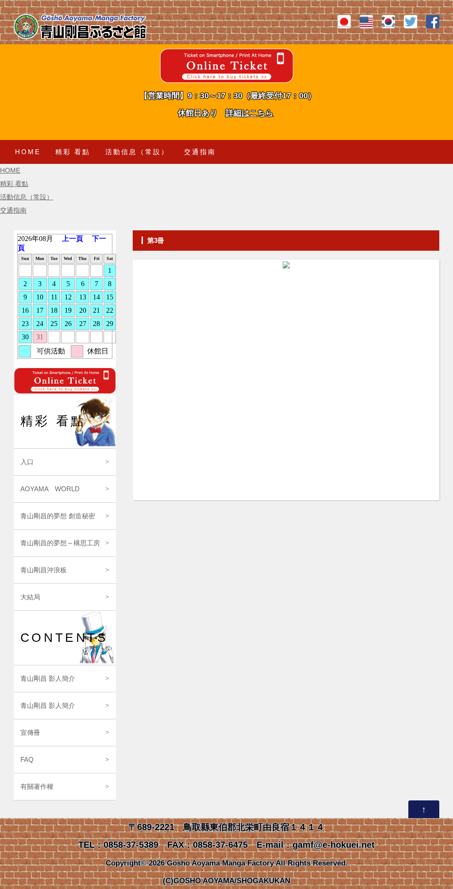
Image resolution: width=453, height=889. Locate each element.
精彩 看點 (72, 151)
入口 (27, 462)
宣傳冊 (30, 732)
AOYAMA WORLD (50, 489)
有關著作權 (37, 786)
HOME (28, 151)
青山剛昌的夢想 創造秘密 (57, 516)
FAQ (27, 759)
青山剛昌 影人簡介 (47, 678)
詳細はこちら (249, 113)
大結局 (30, 597)
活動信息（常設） (137, 151)
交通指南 (200, 151)
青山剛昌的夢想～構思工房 (60, 543)
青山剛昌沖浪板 (43, 570)
